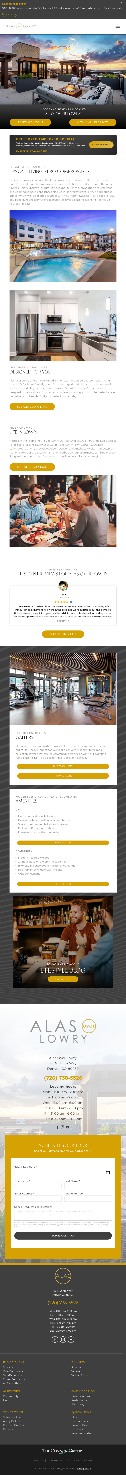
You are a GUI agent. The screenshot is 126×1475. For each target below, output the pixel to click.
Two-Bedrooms (12, 1375)
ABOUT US (38, 1461)
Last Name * (72, 1181)
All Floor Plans (12, 1383)
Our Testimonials (63, 634)
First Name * (22, 1181)
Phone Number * (75, 1193)
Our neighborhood (32, 466)
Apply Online (11, 1421)
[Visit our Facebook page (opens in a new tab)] (58, 1128)
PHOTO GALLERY (63, 766)
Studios (8, 1367)
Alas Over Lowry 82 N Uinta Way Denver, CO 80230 (63, 1063)
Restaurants (79, 1400)
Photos (76, 1367)
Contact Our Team (15, 1425)
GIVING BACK (73, 1461)
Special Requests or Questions (33, 1207)
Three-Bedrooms (14, 1379)
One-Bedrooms (13, 1371)
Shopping (78, 1404)
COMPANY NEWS (56, 1461)
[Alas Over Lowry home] (63, 1277)
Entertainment (81, 1396)
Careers (8, 1429)
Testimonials (79, 1421)
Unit (6, 1400)
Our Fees (77, 1429)
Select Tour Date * (25, 1167)
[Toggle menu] (117, 26)
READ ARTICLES (63, 979)
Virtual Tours (63, 775)
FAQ (74, 1417)
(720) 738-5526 (63, 1078)
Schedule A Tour (13, 1417)
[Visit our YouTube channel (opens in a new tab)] (67, 1128)
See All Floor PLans (32, 406)
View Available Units (92, 122)
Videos (75, 1371)
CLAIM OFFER (9, 14)
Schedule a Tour (30, 122)
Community (10, 1396)
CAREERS (88, 1461)
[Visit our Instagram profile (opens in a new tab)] (62, 1128)
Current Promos (81, 1425)
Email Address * (24, 1193)
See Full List (63, 842)
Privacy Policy (84, 1468)
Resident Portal (81, 1433)
